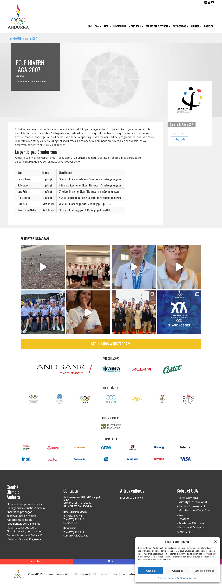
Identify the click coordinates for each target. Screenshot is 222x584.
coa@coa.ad (70, 522)
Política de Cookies (167, 578)
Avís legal (67, 574)
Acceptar (151, 570)
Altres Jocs (135, 26)
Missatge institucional (192, 502)
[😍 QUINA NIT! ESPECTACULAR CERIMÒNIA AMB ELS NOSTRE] (43, 312)
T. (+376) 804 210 (73, 519)
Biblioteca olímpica (131, 497)
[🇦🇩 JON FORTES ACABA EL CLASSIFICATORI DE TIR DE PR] (179, 267)
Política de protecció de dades (104, 574)
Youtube (35, 561)
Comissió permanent (191, 506)
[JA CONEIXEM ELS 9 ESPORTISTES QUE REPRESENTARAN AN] (179, 312)
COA (97, 26)
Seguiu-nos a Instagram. (111, 344)
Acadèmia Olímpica (191, 523)
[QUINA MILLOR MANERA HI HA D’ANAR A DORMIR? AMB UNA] (88, 267)
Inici (90, 26)
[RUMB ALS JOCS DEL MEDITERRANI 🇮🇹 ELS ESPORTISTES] (88, 312)
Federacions (119, 26)
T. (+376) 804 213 (73, 532)
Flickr (111, 561)
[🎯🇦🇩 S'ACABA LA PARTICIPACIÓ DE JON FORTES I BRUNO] (43, 267)
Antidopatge (179, 26)
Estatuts (183, 519)
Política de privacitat (186, 578)
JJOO (106, 26)
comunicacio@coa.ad (75, 535)
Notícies (208, 26)
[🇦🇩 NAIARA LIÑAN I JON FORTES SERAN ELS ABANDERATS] (134, 312)
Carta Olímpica (188, 498)
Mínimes (195, 26)
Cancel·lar (177, 570)
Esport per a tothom (157, 26)
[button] (215, 541)
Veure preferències (205, 570)
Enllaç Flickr (179, 139)
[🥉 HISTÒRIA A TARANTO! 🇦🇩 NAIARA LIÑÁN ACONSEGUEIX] (134, 267)
